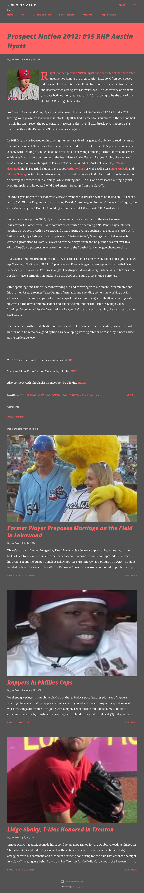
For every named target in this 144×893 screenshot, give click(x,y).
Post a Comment (15, 416)
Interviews (87, 14)
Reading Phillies (60, 394)
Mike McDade (119, 168)
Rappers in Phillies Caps (40, 682)
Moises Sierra (16, 174)
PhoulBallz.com (21, 5)
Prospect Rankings (40, 394)
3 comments (22, 722)
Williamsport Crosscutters (84, 394)
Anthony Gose (76, 168)
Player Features (66, 14)
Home (10, 14)
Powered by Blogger (74, 881)
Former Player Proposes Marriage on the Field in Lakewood (69, 531)
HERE (71, 360)
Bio (22, 14)
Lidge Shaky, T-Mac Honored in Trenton (60, 829)
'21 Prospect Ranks (42, 14)
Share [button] (130, 394)
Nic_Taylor (78, 887)
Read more (131, 575)
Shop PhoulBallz (108, 14)
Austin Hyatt (85, 73)
